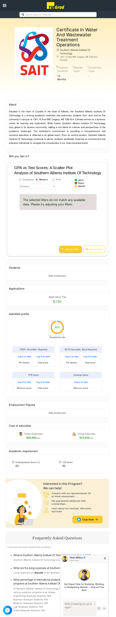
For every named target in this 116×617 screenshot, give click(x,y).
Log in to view (24, 356)
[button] (4, 5)
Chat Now (88, 519)
